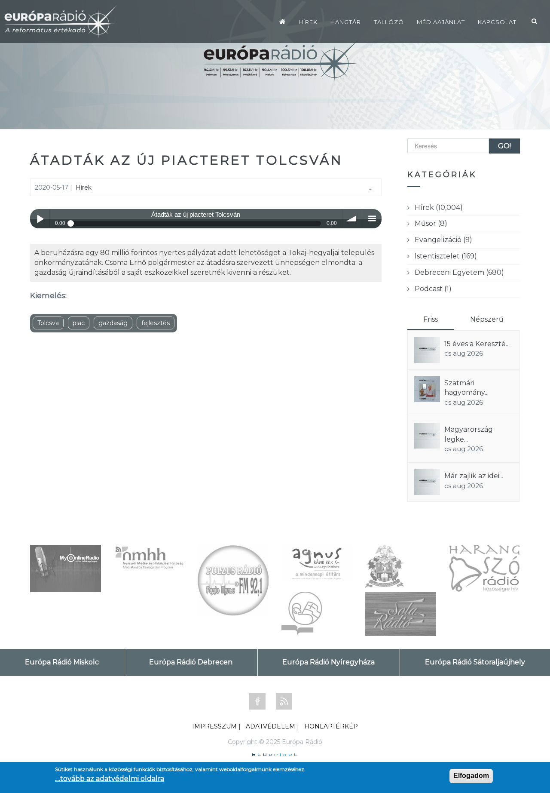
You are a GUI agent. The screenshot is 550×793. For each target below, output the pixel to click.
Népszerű (487, 319)
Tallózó (389, 21)
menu (372, 218)
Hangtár (345, 21)
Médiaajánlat (441, 21)
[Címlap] (282, 21)
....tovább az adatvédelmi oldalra (109, 779)
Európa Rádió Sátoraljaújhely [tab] (475, 662)
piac (79, 323)
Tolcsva (48, 323)
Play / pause (39, 218)
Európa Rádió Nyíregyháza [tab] (328, 662)
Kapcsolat (497, 21)
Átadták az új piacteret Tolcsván (186, 160)
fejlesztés (155, 323)
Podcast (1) (433, 289)
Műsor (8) (431, 223)
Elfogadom (471, 775)
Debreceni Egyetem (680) (459, 272)
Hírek (308, 21)
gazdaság (113, 323)
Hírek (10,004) (439, 207)
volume (352, 218)
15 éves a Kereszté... (477, 344)
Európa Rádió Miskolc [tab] (62, 662)
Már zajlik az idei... (473, 476)
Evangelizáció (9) (443, 240)
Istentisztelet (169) (446, 256)
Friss (430, 319)
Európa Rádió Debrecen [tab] (190, 662)
